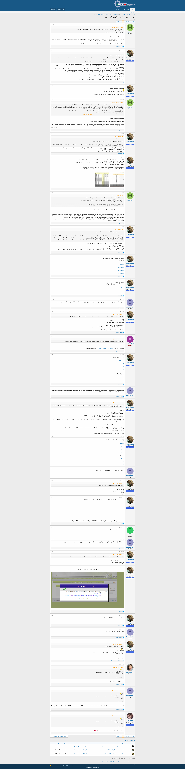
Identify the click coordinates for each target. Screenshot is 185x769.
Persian (132, 765)
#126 (52, 157)
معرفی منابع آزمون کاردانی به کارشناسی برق (114, 754)
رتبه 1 (123, 363)
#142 (52, 539)
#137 (52, 436)
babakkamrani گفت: (118, 314)
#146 (52, 629)
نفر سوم (122, 293)
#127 (52, 193)
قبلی (133, 21)
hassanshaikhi (130, 672)
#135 (52, 388)
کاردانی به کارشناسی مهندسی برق (81, 746)
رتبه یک (122, 447)
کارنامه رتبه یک (121, 267)
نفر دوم (122, 290)
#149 (51, 688)
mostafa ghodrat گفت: (118, 27)
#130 (52, 280)
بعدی (118, 21)
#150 (52, 713)
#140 (51, 497)
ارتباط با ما (71, 765)
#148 (52, 664)
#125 (52, 134)
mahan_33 (130, 32)
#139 (52, 480)
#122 (52, 50)
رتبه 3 (123, 369)
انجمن (132, 9)
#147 (52, 641)
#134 (52, 355)
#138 (52, 468)
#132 (52, 311)
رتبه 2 (123, 366)
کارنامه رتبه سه (121, 273)
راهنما (53, 765)
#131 (51, 299)
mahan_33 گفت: (119, 53)
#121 (51, 24)
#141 (51, 527)
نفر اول (122, 287)
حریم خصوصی (58, 765)
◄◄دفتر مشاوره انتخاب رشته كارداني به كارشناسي (113, 746)
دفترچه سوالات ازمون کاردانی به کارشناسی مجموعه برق (112, 750)
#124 (52, 99)
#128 (52, 227)
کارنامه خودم (121, 360)
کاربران (119, 9)
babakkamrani (130, 307)
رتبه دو (122, 450)
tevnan (130, 535)
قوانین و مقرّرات (65, 765)
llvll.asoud (130, 721)
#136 (52, 400)
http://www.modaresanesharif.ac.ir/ (105, 348)
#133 (52, 336)
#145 (52, 615)
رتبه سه (122, 453)
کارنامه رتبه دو (121, 270)
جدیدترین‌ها (126, 9)
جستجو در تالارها (124, 12)
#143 (52, 552)
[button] (123, 9)
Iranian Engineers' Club (93, 767)
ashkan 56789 (130, 344)
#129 (51, 256)
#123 (52, 86)
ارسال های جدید (132, 12)
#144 (52, 567)
